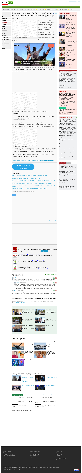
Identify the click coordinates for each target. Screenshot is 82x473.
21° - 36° (71, 9)
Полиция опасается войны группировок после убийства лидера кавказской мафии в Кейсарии (71, 27)
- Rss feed (58, 455)
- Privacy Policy (59, 457)
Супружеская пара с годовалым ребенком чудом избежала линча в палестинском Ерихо (67, 148)
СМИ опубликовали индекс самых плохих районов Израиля (27, 319)
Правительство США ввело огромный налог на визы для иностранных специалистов (71, 35)
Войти (79, 1)
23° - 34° (60, 9)
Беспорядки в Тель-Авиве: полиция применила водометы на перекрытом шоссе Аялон (32, 183)
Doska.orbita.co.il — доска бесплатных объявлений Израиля (31, 266)
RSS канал (4, 20)
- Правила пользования (61, 458)
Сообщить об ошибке (52, 220)
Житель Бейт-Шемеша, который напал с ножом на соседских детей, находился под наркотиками (71, 42)
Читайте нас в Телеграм (24, 166)
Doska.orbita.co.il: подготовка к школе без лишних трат (71, 54)
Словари (4, 24)
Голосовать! (62, 108)
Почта (3, 26)
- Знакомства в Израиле (34, 451)
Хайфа (43, 9)
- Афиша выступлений (34, 454)
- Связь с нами (59, 452)
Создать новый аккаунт (20, 302)
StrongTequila (62, 119)
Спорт (57, 6)
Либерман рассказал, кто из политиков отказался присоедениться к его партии (67, 156)
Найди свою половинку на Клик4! (25, 247)
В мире (10, 6)
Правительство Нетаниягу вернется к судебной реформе (25, 176)
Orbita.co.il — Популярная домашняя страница (28, 254)
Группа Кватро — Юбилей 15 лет (25, 401)
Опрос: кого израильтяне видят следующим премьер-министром (28, 311)
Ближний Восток (17, 6)
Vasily (60, 123)
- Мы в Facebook (59, 454)
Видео (3, 48)
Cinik (15, 277)
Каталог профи (5, 37)
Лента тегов (4, 18)
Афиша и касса (5, 31)
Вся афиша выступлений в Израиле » (49, 394)
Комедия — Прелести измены (48, 409)
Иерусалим (53, 9)
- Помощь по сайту (60, 459)
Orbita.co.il (4, 22)
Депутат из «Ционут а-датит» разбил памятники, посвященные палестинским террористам (28, 378)
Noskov (17, 282)
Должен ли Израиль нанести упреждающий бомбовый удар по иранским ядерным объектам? (67, 94)
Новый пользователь (72, 1)
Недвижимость (5, 43)
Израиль (4, 6)
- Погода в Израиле (33, 455)
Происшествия (39, 6)
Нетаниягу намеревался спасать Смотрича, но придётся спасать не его (28, 327)
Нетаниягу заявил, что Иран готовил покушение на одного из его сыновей (67, 124)
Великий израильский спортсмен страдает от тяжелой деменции (71, 49)
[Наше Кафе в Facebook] (54, 13)
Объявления (4, 35)
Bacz (60, 150)
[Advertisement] (34, 82)
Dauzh (60, 139)
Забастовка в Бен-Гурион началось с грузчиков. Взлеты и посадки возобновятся (67, 175)
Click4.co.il (4, 33)
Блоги (62, 6)
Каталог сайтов (5, 39)
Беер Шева (64, 9)
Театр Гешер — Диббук (47, 397)
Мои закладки (5, 46)
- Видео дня (5, 452)
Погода (28, 9)
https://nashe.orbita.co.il (30, 466)
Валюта (17, 9)
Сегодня (4, 14)
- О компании (59, 451)
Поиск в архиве (5, 16)
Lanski (60, 155)
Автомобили (4, 44)
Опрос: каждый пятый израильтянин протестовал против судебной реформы (29, 175)
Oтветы (3, 41)
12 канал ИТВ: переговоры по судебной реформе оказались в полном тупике (29, 188)
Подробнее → (45, 251)
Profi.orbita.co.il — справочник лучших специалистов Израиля (32, 260)
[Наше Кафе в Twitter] (56, 13)
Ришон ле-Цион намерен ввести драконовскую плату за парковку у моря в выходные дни (67, 171)
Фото (46, 6)
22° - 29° (48, 9)
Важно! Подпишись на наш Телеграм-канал (33, 160)
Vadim (60, 131)
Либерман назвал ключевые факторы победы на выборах (67, 180)
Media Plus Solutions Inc (21, 469)
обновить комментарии (52, 274)
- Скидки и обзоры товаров (35, 457)
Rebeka (15, 290)
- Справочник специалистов (9, 455)
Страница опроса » (63, 113)
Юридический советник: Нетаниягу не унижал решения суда (26, 178)
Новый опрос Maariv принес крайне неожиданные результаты (51, 319)
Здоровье (51, 6)
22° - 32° (39, 9)
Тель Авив (33, 9)
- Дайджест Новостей (8, 454)
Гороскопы (4, 30)
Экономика (31, 6)
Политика (25, 6)
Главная (4, 12)
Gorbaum (61, 143)
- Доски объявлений (33, 452)
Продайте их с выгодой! (43, 268)
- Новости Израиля (7, 451)
